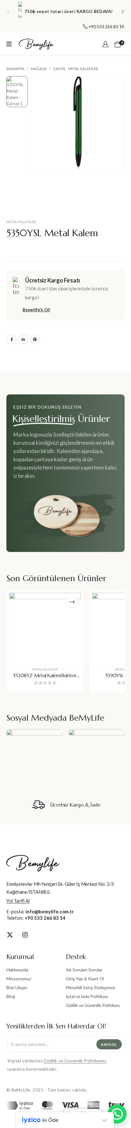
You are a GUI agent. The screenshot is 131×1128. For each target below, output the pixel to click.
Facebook (11, 339)
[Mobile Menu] (9, 44)
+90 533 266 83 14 (45, 918)
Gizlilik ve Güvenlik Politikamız (75, 1060)
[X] (10, 934)
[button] (8, 11)
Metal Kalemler (21, 222)
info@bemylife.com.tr (49, 911)
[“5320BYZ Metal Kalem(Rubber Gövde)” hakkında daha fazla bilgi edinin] (72, 602)
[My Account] (105, 44)
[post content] (45, 628)
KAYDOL (109, 1044)
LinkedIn (23, 339)
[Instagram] (25, 934)
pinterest (35, 339)
